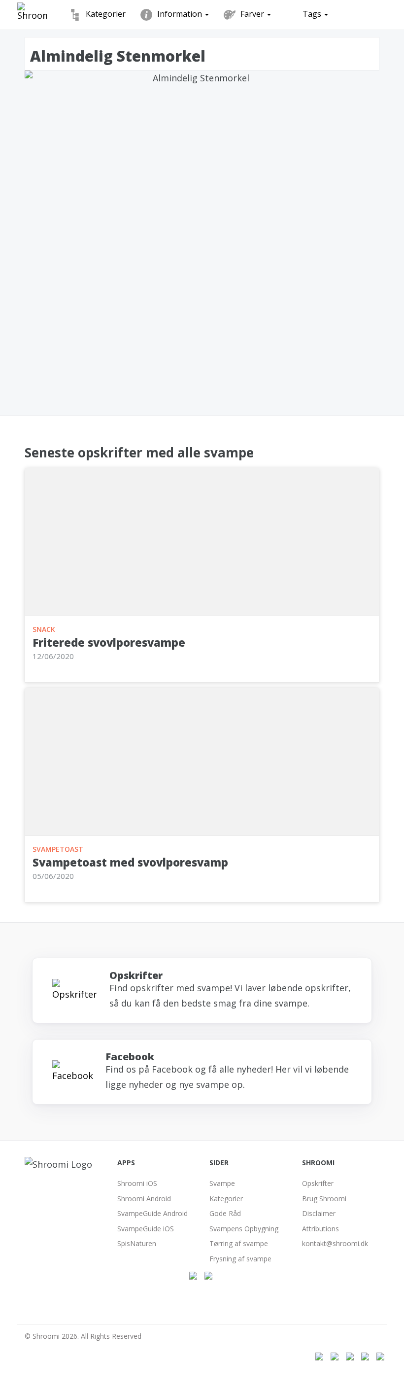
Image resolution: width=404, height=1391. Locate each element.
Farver (253, 13)
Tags (313, 13)
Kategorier (106, 13)
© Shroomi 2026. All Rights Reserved (83, 1336)
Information (180, 13)
